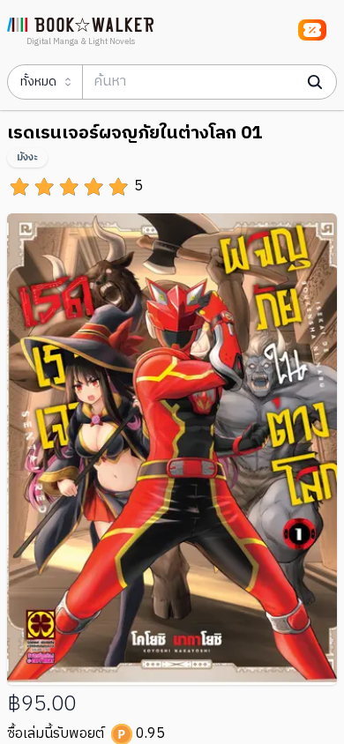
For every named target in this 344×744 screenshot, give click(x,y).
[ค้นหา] (314, 82)
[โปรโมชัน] (312, 30)
